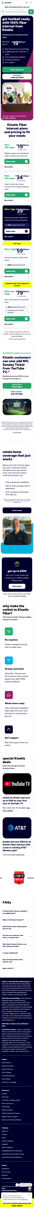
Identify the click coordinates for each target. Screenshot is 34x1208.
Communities (6, 1172)
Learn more (17, 510)
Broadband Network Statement (12, 1151)
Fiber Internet (6, 1063)
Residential (5, 1168)
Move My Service (7, 1103)
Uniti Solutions (6, 1178)
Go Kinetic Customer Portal (11, 1100)
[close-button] (29, 1194)
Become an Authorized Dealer (11, 1120)
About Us (5, 1131)
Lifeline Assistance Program (11, 1113)
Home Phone (6, 1079)
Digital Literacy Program (10, 1116)
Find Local (5, 1097)
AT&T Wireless (6, 1072)
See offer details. (17, 336)
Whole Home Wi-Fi (8, 1066)
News (4, 1138)
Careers (4, 1134)
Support (4, 1093)
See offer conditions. (9, 118)
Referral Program (7, 1110)
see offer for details (19, 596)
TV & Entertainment (8, 1076)
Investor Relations (7, 1141)
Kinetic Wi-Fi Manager (9, 1082)
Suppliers (5, 1144)
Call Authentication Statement (12, 1157)
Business (4, 1175)
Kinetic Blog (6, 1107)
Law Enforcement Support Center (13, 1154)
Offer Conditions (7, 1147)
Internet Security (7, 1069)
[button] (29, 1189)
